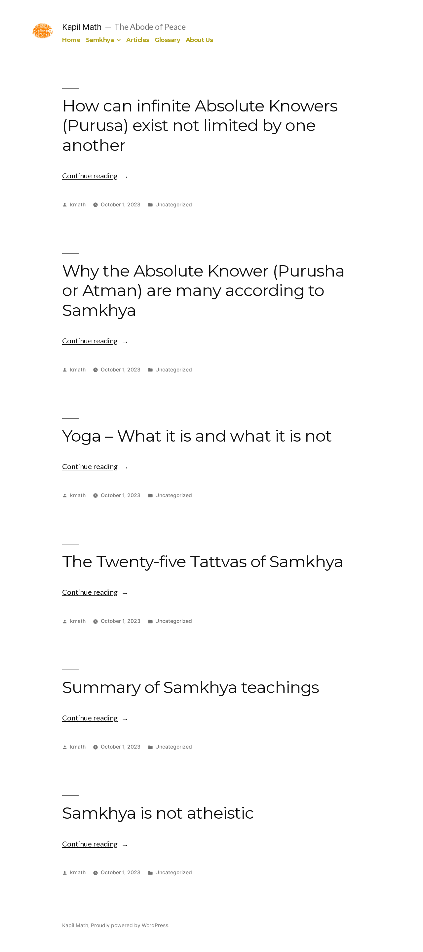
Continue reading (95, 175)
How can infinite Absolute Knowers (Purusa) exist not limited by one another (199, 125)
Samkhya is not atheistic (158, 813)
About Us (199, 40)
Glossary (167, 40)
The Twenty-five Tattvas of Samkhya (202, 561)
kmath (78, 204)
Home (71, 40)
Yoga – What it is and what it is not (197, 436)
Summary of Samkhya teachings (190, 687)
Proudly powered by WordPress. (130, 925)
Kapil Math (81, 27)
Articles (137, 40)
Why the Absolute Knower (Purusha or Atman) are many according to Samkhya (203, 290)
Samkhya (100, 40)
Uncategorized (173, 204)
